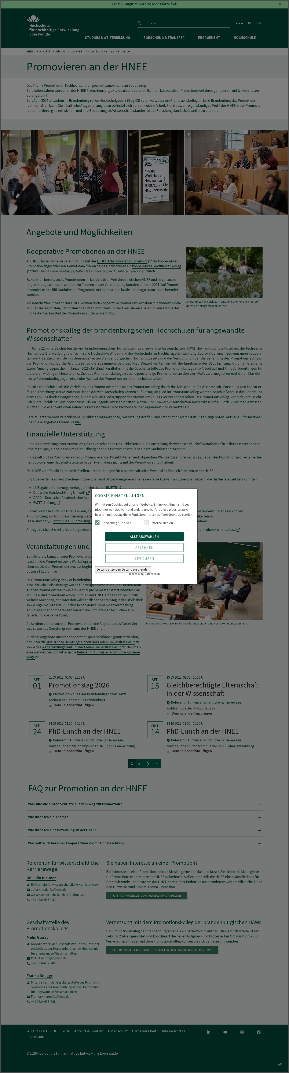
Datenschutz (153, 574)
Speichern (144, 558)
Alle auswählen (144, 536)
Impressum (136, 574)
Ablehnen (144, 547)
